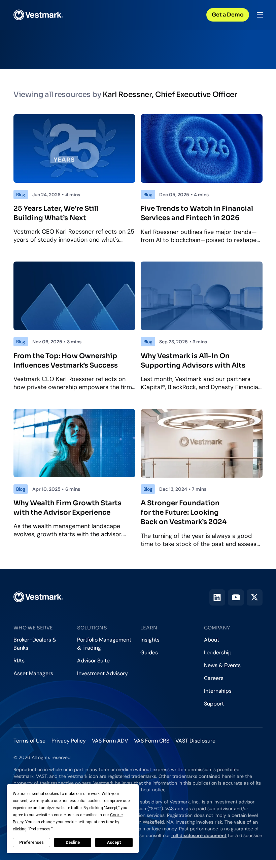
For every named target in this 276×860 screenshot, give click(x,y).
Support (214, 703)
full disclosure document (199, 835)
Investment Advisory (102, 673)
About (211, 639)
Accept (114, 842)
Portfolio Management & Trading (104, 643)
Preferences (31, 842)
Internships (218, 690)
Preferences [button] (39, 829)
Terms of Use (29, 740)
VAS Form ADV (110, 740)
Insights (150, 639)
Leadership (218, 652)
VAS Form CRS (151, 740)
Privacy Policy (68, 740)
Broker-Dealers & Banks (35, 643)
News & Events (222, 665)
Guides (149, 652)
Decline (73, 842)
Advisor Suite (93, 660)
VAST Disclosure (195, 740)
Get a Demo (228, 14)
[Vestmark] (38, 14)
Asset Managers (33, 673)
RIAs (19, 660)
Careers (213, 678)
